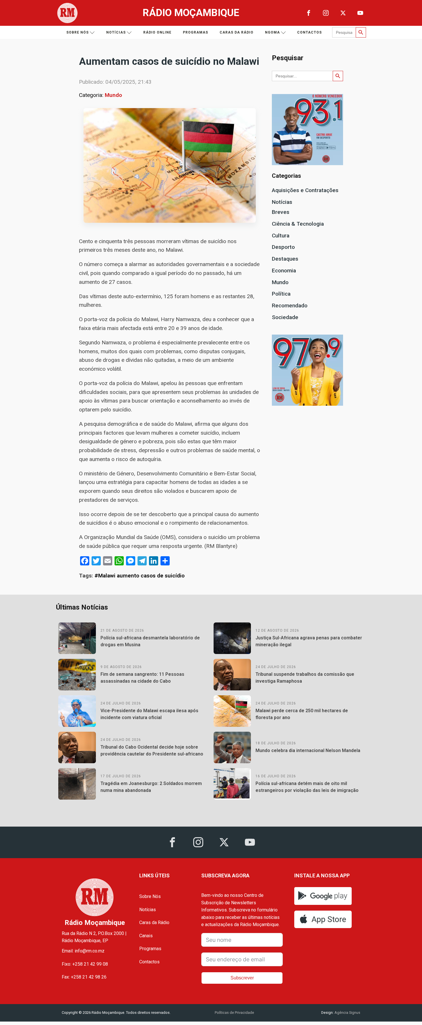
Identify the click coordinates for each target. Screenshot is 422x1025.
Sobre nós (77, 32)
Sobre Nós (150, 896)
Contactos (309, 32)
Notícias (116, 32)
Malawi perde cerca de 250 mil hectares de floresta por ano (301, 714)
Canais (146, 935)
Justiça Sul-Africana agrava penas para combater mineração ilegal (308, 641)
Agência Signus (347, 1012)
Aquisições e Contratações (305, 190)
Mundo (113, 95)
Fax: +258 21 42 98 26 (84, 977)
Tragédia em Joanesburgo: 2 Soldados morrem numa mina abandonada (151, 787)
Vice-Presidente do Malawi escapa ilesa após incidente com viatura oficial (149, 714)
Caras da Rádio (236, 32)
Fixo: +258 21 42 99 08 (85, 964)
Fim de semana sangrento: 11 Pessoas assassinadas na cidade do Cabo (142, 677)
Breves (280, 212)
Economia (284, 270)
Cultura (280, 235)
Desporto (283, 247)
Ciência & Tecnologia (298, 223)
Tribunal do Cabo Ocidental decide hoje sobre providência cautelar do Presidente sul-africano (151, 750)
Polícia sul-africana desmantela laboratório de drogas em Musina (150, 641)
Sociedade (285, 317)
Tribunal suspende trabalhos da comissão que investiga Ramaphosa (304, 677)
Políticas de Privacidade (234, 1012)
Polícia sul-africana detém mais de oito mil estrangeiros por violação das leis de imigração (307, 787)
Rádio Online (157, 32)
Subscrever (242, 977)
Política (281, 293)
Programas (195, 32)
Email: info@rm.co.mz (83, 951)
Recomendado (289, 305)
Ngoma (272, 32)
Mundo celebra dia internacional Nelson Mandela (307, 750)
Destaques (285, 258)
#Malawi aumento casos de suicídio (139, 575)
